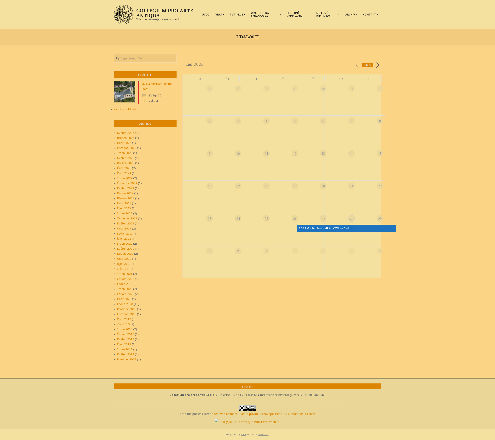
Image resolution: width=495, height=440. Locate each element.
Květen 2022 (125, 248)
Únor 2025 (124, 168)
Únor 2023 (124, 228)
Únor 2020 (124, 299)
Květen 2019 (125, 339)
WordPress (263, 434)
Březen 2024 (125, 198)
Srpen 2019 (124, 329)
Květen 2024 (125, 188)
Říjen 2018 (124, 344)
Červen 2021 (125, 279)
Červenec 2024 (127, 183)
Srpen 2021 (124, 274)
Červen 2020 (125, 294)
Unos (243, 434)
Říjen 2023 (124, 208)
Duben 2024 (125, 193)
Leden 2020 (125, 304)
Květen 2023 (125, 223)
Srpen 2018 (124, 349)
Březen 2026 (125, 138)
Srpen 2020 (124, 289)
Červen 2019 (125, 334)
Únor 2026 (124, 143)
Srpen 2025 (124, 153)
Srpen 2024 (124, 178)
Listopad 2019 (126, 314)
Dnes (367, 65)
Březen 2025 (125, 163)
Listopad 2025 (126, 148)
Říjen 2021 (124, 264)
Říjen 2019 (124, 319)
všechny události (125, 109)
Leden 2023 (125, 233)
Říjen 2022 (124, 238)
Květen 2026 (125, 133)
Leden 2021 (125, 284)
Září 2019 (123, 324)
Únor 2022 (124, 258)
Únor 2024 (124, 203)
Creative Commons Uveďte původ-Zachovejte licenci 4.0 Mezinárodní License (263, 414)
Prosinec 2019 (126, 309)
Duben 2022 (125, 253)
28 (351, 219)
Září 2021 (123, 269)
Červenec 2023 (127, 218)
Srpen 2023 (124, 213)
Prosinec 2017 (126, 359)
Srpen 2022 (124, 243)
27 (323, 219)
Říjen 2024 (124, 173)
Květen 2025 (125, 158)
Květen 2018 (125, 354)
